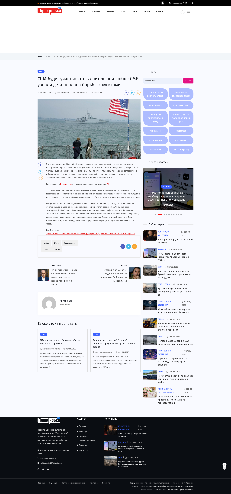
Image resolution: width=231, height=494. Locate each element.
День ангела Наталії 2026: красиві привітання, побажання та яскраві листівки (175, 399)
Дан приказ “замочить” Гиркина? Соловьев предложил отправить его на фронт (114, 343)
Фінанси (111, 11)
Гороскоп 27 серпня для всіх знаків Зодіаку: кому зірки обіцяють (172, 361)
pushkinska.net (186, 490)
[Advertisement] (115, 33)
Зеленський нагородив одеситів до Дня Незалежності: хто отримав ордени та (175, 326)
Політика (96, 11)
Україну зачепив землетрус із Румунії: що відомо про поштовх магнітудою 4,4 (166, 196)
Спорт (135, 11)
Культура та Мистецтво (181, 94)
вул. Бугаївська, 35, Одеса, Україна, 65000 (54, 452)
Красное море (69, 243)
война (46, 243)
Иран (56, 243)
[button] (155, 214)
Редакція (83, 431)
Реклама (83, 445)
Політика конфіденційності (87, 438)
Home (40, 56)
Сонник (155, 140)
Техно (147, 11)
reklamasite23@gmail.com (51, 463)
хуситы (57, 249)
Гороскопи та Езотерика (155, 94)
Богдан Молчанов (51, 349)
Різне (158, 11)
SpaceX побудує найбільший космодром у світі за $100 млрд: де (174, 291)
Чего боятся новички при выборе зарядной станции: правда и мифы (175, 379)
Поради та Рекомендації (155, 118)
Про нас (82, 426)
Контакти (83, 450)
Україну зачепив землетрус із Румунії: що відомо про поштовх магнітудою (175, 274)
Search (188, 81)
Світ (123, 11)
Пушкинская (66, 184)
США (46, 249)
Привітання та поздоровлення (181, 118)
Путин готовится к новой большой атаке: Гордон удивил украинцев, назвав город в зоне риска (90, 233)
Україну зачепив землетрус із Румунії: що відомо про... (73, 3)
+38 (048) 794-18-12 (48, 458)
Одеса (82, 11)
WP (108, 184)
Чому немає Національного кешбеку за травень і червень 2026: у (173, 256)
